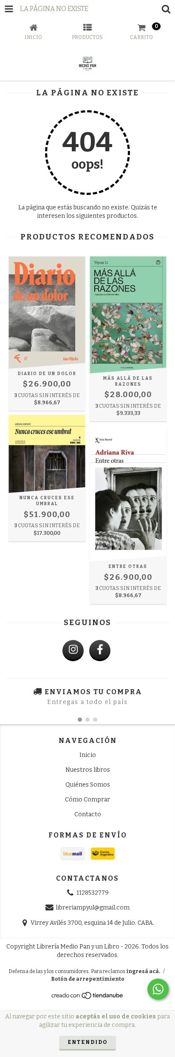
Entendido (87, 1042)
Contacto (87, 814)
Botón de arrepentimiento (87, 979)
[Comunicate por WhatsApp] (158, 989)
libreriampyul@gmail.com (93, 908)
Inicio (87, 755)
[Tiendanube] (88, 998)
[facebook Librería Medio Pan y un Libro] (99, 650)
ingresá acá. (143, 971)
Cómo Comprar (87, 799)
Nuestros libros (87, 769)
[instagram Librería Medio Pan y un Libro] (73, 650)
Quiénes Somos (87, 784)
